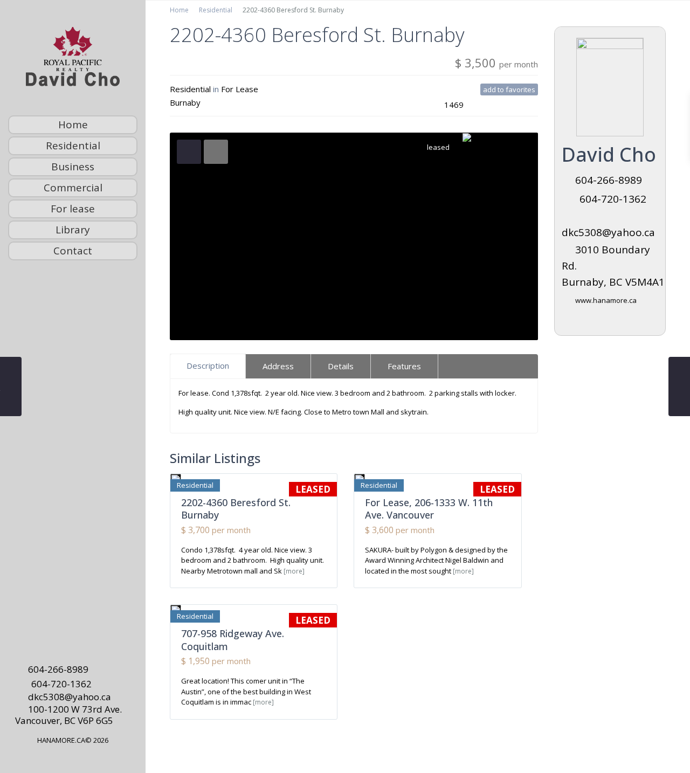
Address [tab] (278, 366)
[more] (294, 571)
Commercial (73, 188)
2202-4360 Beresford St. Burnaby (236, 508)
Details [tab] (341, 366)
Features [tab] (404, 366)
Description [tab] (208, 365)
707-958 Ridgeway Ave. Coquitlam (232, 639)
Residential (73, 146)
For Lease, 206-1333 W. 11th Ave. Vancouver (429, 508)
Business (72, 167)
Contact (72, 251)
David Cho (609, 154)
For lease (73, 209)
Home (73, 125)
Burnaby (185, 102)
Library (73, 230)
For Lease (239, 89)
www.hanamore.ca (606, 300)
